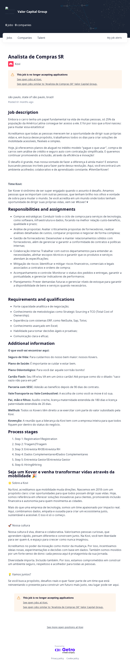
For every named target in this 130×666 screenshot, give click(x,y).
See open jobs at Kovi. (29, 79)
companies (25, 38)
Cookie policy (73, 658)
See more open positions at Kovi (65, 627)
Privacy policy (57, 658)
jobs (9, 38)
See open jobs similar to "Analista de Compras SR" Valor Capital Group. (57, 84)
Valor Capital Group (32, 12)
